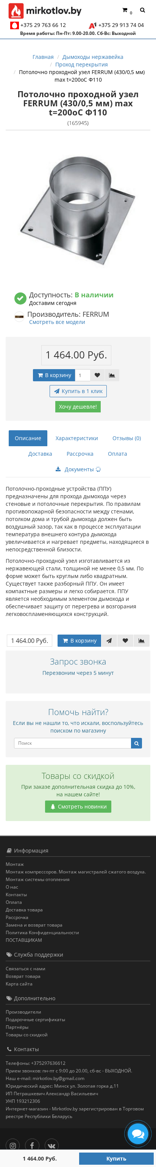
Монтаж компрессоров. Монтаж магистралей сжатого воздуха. (76, 872)
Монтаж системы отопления (38, 879)
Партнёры (17, 1027)
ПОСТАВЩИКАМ (24, 940)
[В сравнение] (112, 375)
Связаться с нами (25, 968)
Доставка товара (24, 909)
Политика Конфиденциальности (42, 932)
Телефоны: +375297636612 (36, 1063)
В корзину (57, 375)
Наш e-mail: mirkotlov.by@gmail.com (45, 1078)
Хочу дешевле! (78, 406)
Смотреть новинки (81, 806)
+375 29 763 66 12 (43, 24)
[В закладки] (97, 375)
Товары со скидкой (27, 1034)
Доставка (40, 453)
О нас (12, 887)
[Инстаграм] (14, 1143)
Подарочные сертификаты (35, 1019)
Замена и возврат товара (34, 925)
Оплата (117, 453)
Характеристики (77, 438)
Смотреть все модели (57, 321)
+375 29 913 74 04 (121, 24)
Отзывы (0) (126, 438)
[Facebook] (34, 1143)
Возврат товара (23, 976)
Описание (28, 438)
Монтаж (15, 864)
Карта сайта (19, 984)
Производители (23, 1012)
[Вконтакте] (53, 1143)
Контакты (16, 894)
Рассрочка (80, 453)
